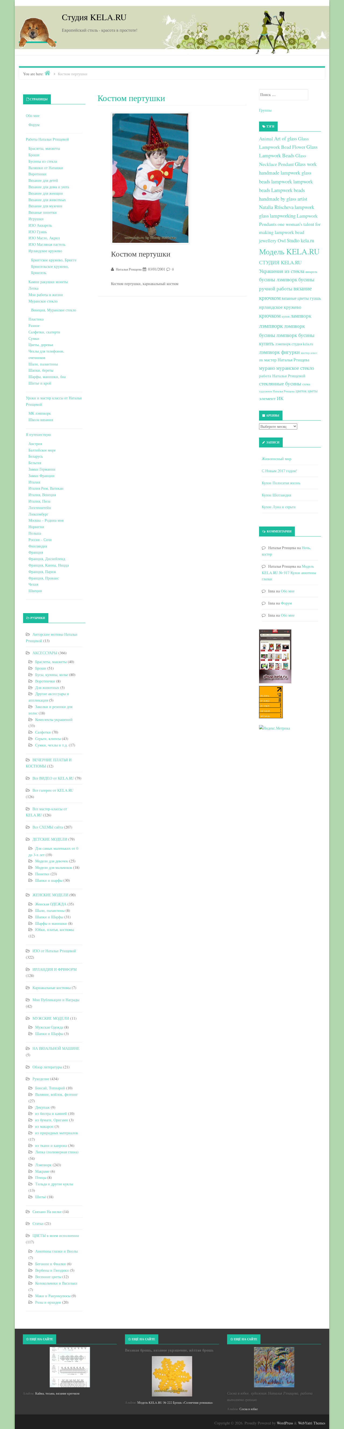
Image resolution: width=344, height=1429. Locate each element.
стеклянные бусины (280, 383)
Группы (265, 110)
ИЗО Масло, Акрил (44, 237)
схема (306, 384)
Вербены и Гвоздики (52, 1270)
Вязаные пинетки (42, 212)
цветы (312, 391)
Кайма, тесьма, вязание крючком (57, 1393)
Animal (266, 139)
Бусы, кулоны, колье (51, 674)
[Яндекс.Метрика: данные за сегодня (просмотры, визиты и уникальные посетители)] (274, 728)
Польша (34, 533)
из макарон (44, 1126)
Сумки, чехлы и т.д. (51, 745)
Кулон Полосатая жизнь (281, 482)
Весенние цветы (48, 1276)
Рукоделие (41, 1078)
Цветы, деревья (40, 344)
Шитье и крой (39, 383)
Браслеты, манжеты (44, 148)
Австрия (35, 443)
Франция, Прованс (43, 578)
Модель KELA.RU (289, 251)
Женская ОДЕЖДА (50, 904)
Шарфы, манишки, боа (47, 376)
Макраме (42, 1171)
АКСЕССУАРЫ (45, 652)
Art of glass (285, 138)
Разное (34, 325)
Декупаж (42, 1107)
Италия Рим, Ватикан (45, 488)
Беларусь (35, 456)
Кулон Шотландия (276, 494)
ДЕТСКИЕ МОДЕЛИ (50, 839)
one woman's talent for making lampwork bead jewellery (290, 232)
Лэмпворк (43, 1164)
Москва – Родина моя (45, 520)
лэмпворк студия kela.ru (294, 343)
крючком (270, 315)
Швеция (35, 590)
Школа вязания (40, 419)
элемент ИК (271, 398)
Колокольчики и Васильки (56, 1283)
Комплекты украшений (54, 719)
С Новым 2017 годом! (279, 470)
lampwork (281, 181)
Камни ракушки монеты (48, 281)
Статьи (38, 1223)
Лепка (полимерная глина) (56, 1151)
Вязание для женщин (45, 193)
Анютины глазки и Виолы (56, 1251)
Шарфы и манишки (51, 923)
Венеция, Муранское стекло (53, 309)
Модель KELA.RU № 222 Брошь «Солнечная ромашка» (175, 1402)
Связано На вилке (47, 1211)
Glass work (306, 164)
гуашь (315, 298)
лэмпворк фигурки (279, 352)
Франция (35, 552)
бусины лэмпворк (278, 279)
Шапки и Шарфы (49, 916)
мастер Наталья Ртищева (286, 360)
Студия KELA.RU (94, 17)
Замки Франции (41, 475)
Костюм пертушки (140, 253)
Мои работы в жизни (45, 294)
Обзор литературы (47, 1066)
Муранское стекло (43, 301)
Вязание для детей (43, 180)
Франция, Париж (42, 571)
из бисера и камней (51, 1113)
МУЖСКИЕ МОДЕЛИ (51, 1018)
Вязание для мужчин (45, 205)
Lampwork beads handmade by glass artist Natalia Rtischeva (283, 198)
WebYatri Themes (311, 1423)
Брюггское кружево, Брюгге (53, 259)
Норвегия (36, 526)
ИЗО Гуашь (37, 231)
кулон (285, 316)
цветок (301, 391)
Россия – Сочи (40, 539)
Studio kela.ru (300, 240)
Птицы (40, 1177)
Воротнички (45, 681)
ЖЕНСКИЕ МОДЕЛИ (50, 894)
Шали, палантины (43, 364)
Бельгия (34, 462)
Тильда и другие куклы (54, 1183)
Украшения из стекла (281, 271)
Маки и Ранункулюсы (52, 1295)
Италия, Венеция (42, 494)
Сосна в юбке (248, 1409)
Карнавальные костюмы (52, 987)
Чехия (33, 584)
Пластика (36, 319)
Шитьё (40, 1196)
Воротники (37, 173)
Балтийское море (42, 450)
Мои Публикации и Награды (56, 999)
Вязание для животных (47, 199)
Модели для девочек (51, 860)
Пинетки (42, 873)
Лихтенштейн (39, 507)
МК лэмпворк (39, 413)
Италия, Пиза (39, 501)
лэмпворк (271, 325)
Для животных (47, 687)
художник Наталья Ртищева (277, 391)
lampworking (283, 215)
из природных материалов (56, 1132)
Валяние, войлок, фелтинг (56, 1094)
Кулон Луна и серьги (279, 506)
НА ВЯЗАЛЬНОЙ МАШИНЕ (56, 1048)
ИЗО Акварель (40, 225)
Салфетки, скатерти (44, 332)
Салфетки (43, 732)
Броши (34, 154)
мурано (267, 367)
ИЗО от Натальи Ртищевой (54, 950)
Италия (34, 482)
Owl (282, 240)
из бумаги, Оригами (51, 1119)
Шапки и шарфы (48, 880)
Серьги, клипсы (48, 738)
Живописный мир (276, 458)
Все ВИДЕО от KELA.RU (53, 778)
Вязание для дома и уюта (48, 186)
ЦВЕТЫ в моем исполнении (56, 1235)
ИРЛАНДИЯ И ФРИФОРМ (55, 969)
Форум (34, 124)
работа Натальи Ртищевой (282, 375)
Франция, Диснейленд (46, 558)
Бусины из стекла (42, 161)
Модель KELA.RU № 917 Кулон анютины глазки (289, 573)
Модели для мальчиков (53, 867)
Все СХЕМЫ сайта (48, 827)
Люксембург (38, 514)
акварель (311, 271)
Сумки (33, 338)
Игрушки (36, 218)
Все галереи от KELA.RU (53, 790)
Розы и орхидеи (48, 1302)
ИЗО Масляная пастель (46, 244)
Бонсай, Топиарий (50, 1087)
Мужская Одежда (49, 1027)
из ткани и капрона (51, 1145)
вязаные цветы (295, 298)
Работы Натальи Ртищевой (47, 139)
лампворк (301, 315)
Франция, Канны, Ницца (48, 565)
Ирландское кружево (45, 250)
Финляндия (37, 546)
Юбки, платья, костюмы (54, 929)
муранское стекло (295, 367)
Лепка (33, 288)
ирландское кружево (280, 307)
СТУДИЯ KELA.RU (280, 262)
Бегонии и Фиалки (50, 1263)
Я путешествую (38, 434)
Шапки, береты (40, 370)
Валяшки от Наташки (45, 167)
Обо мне (33, 115)
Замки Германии (41, 469)
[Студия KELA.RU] (37, 31)
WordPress (285, 1423)
